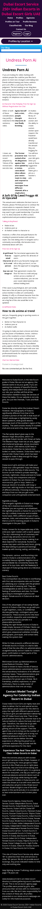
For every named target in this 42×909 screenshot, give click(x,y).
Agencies (30, 18)
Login (27, 33)
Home (10, 18)
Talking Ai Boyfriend (9, 221)
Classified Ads (15, 25)
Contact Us (21, 29)
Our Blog (29, 25)
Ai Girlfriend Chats (9, 307)
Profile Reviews (30, 21)
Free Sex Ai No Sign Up (11, 249)
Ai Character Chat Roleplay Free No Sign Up (19, 104)
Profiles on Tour (12, 21)
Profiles (19, 18)
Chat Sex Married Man (10, 360)
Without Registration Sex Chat (14, 106)
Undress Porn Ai (21, 60)
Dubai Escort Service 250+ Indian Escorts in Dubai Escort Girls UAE (21, 9)
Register (17, 33)
